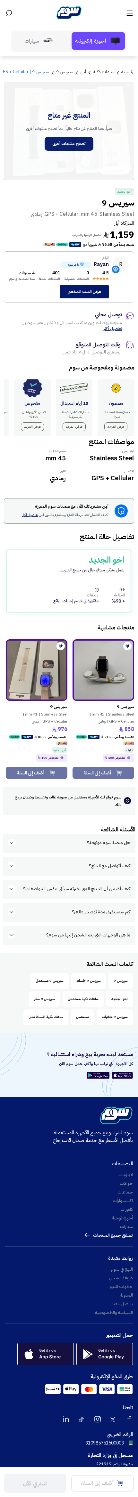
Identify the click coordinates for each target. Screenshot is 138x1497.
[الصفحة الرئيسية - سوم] (69, 12)
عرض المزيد (116, 426)
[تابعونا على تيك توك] (82, 1419)
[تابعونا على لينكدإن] (66, 1419)
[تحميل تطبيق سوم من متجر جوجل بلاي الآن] (99, 1075)
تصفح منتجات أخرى (69, 144)
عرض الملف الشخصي (84, 292)
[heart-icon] (127, 646)
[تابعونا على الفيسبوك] (129, 1419)
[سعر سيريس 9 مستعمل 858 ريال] (103, 670)
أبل (116, 223)
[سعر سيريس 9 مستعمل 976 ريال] (36, 670)
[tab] (98, 41)
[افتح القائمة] (129, 13)
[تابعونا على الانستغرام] (97, 1419)
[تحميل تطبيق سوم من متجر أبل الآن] (122, 1075)
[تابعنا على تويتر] (113, 1419)
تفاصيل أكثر (113, 329)
